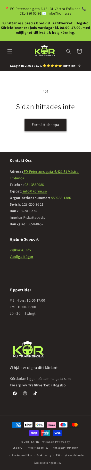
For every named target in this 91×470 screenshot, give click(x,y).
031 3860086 (34, 184)
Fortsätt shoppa (45, 124)
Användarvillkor (22, 455)
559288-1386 (61, 197)
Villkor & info (20, 250)
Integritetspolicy (37, 447)
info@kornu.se (34, 191)
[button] (9, 51)
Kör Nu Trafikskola (43, 442)
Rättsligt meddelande (70, 455)
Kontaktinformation (66, 447)
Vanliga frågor (21, 256)
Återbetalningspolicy (47, 462)
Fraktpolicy (44, 455)
